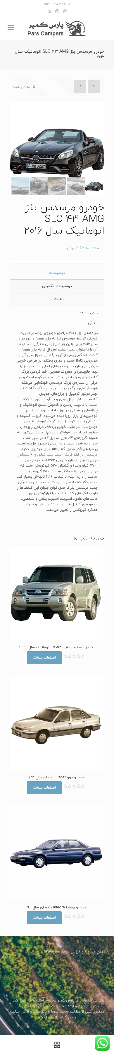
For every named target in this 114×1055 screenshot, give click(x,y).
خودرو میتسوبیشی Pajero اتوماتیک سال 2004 (56, 647)
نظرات (57, 299)
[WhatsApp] (65, 12)
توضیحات (57, 273)
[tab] (57, 273)
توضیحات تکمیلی (57, 286)
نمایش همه (22, 87)
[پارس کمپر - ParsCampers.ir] (57, 28)
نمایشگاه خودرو (78, 248)
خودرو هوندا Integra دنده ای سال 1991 (56, 907)
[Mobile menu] (11, 28)
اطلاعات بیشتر (44, 657)
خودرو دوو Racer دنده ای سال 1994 (56, 777)
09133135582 (54, 4)
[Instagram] (57, 12)
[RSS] (49, 12)
